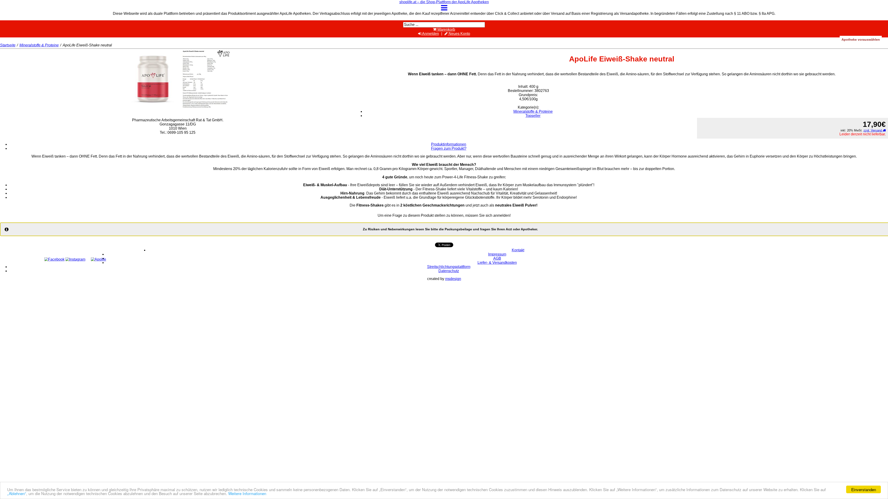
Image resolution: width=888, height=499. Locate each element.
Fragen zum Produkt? (448, 148)
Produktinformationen (448, 144)
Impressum (497, 254)
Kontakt (518, 250)
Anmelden (430, 34)
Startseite (7, 45)
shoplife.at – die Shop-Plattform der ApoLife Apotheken (444, 2)
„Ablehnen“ (16, 493)
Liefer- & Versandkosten (497, 263)
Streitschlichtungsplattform (448, 267)
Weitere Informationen (247, 493)
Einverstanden (863, 489)
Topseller (532, 116)
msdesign (453, 279)
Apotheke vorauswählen (861, 39)
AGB (497, 258)
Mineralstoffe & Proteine (39, 45)
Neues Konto (459, 34)
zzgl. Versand (873, 130)
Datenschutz (448, 271)
